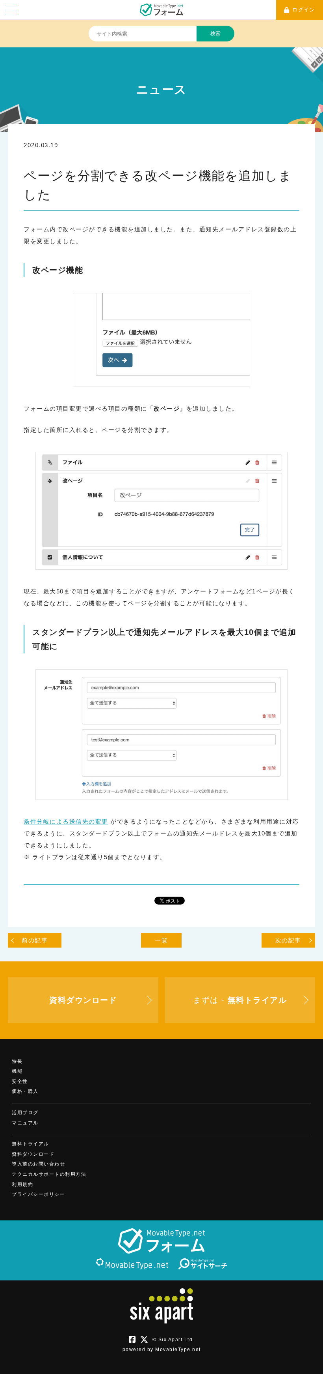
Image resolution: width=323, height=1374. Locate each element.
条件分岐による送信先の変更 (66, 821)
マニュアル (25, 1123)
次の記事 (288, 940)
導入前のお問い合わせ (38, 1164)
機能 (17, 1071)
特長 (17, 1061)
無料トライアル (30, 1144)
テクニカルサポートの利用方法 (49, 1174)
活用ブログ (25, 1112)
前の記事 (35, 940)
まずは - (240, 1000)
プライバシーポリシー (38, 1194)
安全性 (20, 1081)
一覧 (161, 940)
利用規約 (22, 1184)
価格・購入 (25, 1091)
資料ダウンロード (33, 1154)
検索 (215, 33)
